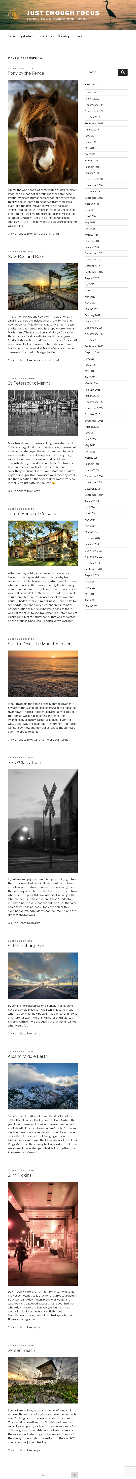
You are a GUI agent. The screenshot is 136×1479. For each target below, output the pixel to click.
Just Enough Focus (63, 13)
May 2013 (90, 594)
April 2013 (90, 600)
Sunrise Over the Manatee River (39, 643)
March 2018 (91, 234)
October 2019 (92, 117)
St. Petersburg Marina (29, 383)
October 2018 (92, 191)
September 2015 (94, 420)
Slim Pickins (20, 1175)
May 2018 (90, 222)
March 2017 (91, 309)
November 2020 (94, 92)
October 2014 (92, 488)
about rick (46, 36)
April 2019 (90, 154)
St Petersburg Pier (26, 945)
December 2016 (94, 327)
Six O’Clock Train (24, 762)
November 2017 (93, 259)
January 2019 (92, 173)
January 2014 (92, 544)
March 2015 (91, 457)
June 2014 (90, 513)
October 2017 (92, 265)
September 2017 (94, 272)
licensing (63, 36)
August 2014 (92, 501)
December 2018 (94, 179)
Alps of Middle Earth (28, 1056)
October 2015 (92, 414)
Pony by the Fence (26, 73)
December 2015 (94, 402)
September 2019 (94, 123)
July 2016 (90, 358)
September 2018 (94, 197)
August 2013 (92, 575)
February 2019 (92, 166)
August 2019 (92, 129)
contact (80, 36)
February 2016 (92, 389)
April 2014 (90, 525)
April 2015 (90, 451)
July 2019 (90, 135)
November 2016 (94, 333)
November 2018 (94, 185)
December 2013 (93, 550)
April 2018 (90, 228)
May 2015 (90, 445)
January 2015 (92, 470)
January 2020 (92, 98)
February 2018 (92, 241)
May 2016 (90, 371)
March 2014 (91, 532)
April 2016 (90, 377)
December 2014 (94, 476)
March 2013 (91, 606)
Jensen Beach (21, 1350)
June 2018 (90, 216)
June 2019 (90, 142)
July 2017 (89, 284)
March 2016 (91, 383)
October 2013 (92, 563)
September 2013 (94, 569)
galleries (26, 36)
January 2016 (92, 395)
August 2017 (92, 278)
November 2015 (94, 408)
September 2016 (94, 346)
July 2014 (90, 507)
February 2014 (92, 538)
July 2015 (90, 432)
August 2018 (92, 203)
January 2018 (92, 247)
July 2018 (90, 210)
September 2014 (94, 494)
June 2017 (90, 290)
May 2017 (90, 296)
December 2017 (93, 253)
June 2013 (90, 587)
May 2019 (90, 148)
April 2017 (90, 302)
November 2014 (94, 482)
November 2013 (93, 556)
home (11, 36)
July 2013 (89, 581)
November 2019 (94, 111)
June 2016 (90, 364)
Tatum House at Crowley (32, 513)
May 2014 (90, 519)
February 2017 (92, 315)
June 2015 (90, 439)
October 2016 (92, 340)
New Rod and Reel (26, 256)
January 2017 (92, 321)
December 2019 (94, 104)
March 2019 (91, 160)
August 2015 (92, 426)
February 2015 (92, 463)
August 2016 (92, 352)
